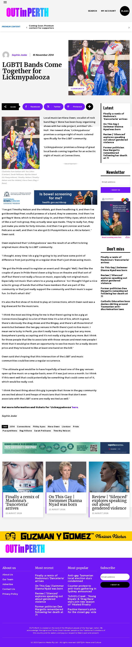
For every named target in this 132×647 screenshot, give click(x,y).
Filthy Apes (39, 426)
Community (77, 88)
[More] (89, 106)
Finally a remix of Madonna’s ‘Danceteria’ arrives (115, 116)
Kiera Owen (53, 426)
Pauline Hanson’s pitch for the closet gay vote (82, 610)
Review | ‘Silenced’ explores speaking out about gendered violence (115, 138)
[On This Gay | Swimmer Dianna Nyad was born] (66, 477)
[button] (92, 11)
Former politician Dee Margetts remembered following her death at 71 (115, 153)
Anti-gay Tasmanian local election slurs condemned (80, 578)
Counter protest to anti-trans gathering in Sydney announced (82, 588)
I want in (115, 190)
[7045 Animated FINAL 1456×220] (49, 185)
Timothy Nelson (61, 430)
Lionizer (66, 426)
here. (75, 407)
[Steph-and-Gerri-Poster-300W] (115, 218)
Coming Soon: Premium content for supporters (41, 27)
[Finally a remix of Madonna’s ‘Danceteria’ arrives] (22, 477)
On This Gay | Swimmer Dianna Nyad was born (113, 126)
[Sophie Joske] (6, 54)
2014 (12, 426)
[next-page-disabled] (129, 28)
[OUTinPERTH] (27, 12)
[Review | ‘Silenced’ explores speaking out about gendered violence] (109, 477)
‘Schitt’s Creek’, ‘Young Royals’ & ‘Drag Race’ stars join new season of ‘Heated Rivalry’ (82, 600)
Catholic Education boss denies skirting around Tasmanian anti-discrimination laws (115, 305)
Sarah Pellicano (42, 430)
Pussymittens (10, 430)
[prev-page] (27, 28)
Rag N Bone (26, 430)
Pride (76, 426)
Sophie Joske (19, 54)
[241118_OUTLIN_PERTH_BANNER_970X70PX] (66, 536)
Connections (24, 426)
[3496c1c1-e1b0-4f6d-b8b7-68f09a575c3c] (66, 448)
